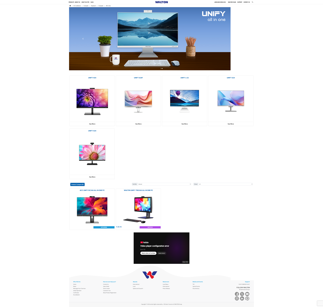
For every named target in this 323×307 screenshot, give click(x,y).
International (136, 284)
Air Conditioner (77, 6)
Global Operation (77, 290)
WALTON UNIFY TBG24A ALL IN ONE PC (138, 190)
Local (134, 286)
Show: (195, 184)
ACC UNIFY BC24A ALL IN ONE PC (92, 190)
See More (92, 124)
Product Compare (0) (77, 184)
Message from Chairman (79, 288)
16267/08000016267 (244, 284)
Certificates (76, 293)
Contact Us (106, 284)
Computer (86, 6)
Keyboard (93, 6)
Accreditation (76, 295)
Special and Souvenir (138, 288)
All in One (108, 6)
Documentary (196, 288)
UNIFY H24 (92, 78)
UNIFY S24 (231, 78)
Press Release (166, 288)
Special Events (196, 286)
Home (74, 284)
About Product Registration (109, 293)
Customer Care (107, 290)
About (74, 286)
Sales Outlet (106, 286)
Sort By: (135, 184)
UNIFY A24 (92, 131)
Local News (165, 284)
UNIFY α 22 (185, 78)
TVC (194, 284)
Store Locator (106, 288)
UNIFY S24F (138, 78)
